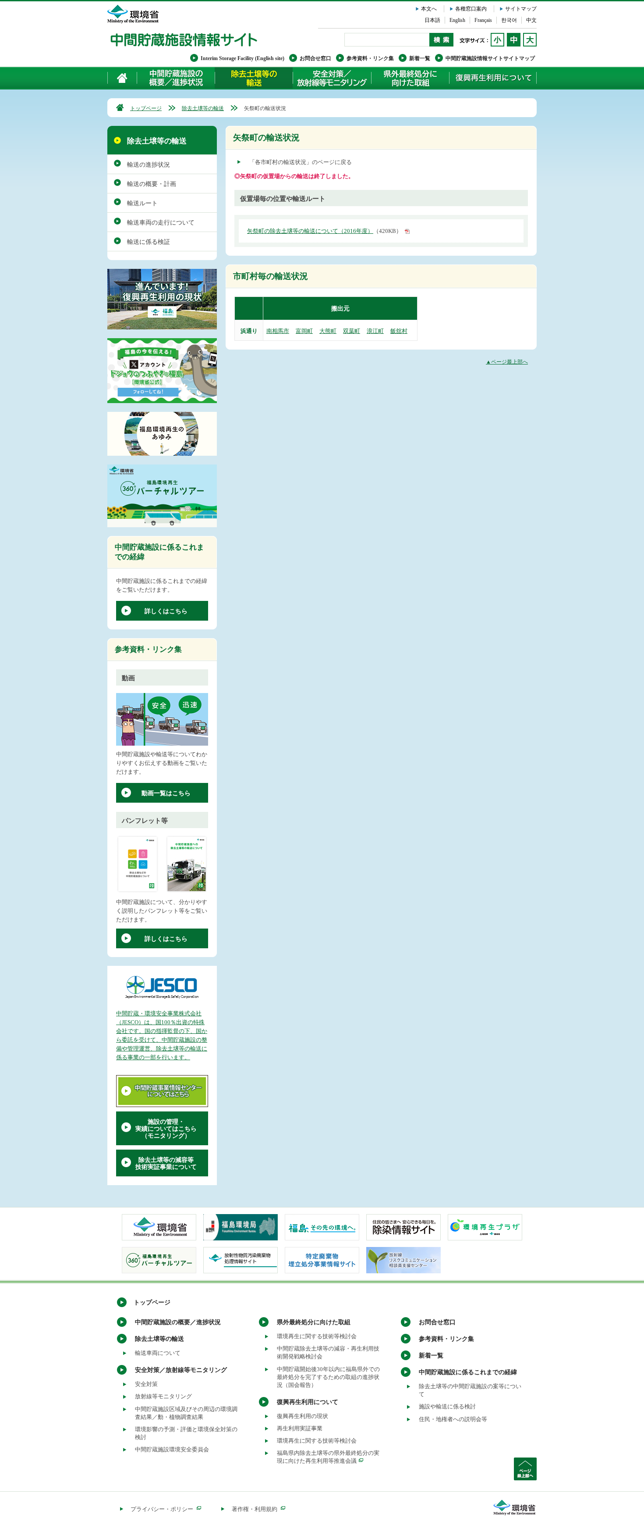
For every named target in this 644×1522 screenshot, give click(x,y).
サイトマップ (521, 9)
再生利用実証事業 (299, 1428)
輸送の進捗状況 (148, 164)
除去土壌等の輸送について (254, 77)
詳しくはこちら (166, 611)
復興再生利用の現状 (302, 1416)
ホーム (122, 77)
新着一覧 (419, 58)
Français (483, 20)
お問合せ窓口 (315, 58)
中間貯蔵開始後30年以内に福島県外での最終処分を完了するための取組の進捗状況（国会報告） (328, 1377)
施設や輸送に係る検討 (447, 1406)
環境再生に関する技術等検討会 (317, 1336)
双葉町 (351, 331)
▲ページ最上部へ (507, 362)
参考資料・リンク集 (370, 58)
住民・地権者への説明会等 (453, 1419)
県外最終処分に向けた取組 (410, 77)
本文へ (429, 9)
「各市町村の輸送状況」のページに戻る (300, 162)
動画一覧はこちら (166, 793)
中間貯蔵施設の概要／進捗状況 (176, 77)
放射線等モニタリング (163, 1396)
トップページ (146, 108)
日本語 (432, 20)
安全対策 (146, 1384)
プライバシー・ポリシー (162, 1509)
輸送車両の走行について (161, 222)
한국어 (509, 20)
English (457, 20)
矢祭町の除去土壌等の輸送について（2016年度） (310, 231)
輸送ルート (142, 203)
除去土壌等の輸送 (203, 108)
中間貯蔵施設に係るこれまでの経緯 (468, 1372)
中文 (531, 20)
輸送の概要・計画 (151, 184)
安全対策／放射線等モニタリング (332, 77)
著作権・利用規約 (254, 1509)
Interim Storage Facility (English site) (242, 58)
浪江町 (375, 331)
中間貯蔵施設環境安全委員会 (172, 1449)
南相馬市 (277, 331)
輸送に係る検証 (148, 242)
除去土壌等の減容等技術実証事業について (166, 1163)
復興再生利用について (493, 77)
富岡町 (304, 331)
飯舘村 (398, 331)
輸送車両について (157, 1353)
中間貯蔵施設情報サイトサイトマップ (490, 58)
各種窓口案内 (471, 9)
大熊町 (327, 331)
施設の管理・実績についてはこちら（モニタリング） (166, 1128)
